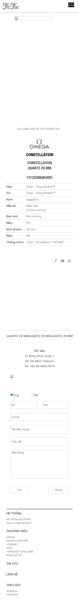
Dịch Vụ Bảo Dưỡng (18, 523)
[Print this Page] (69, 261)
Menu (73, 6)
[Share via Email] (62, 261)
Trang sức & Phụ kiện (19, 551)
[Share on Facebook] (55, 261)
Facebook (12, 591)
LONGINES (12, 544)
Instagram (12, 594)
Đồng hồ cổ (14, 555)
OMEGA (10, 537)
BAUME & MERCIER (17, 540)
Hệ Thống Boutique (18, 519)
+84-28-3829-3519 (42, 366)
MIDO (9, 548)
